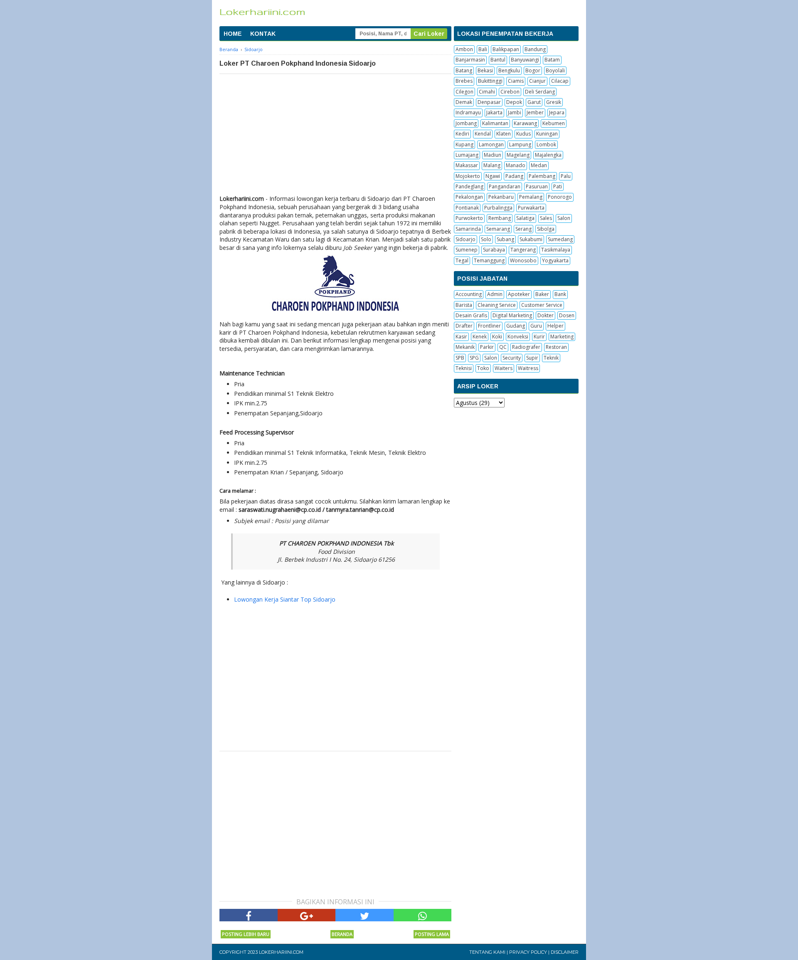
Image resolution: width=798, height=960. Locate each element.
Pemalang (530, 196)
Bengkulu (509, 70)
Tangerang (523, 249)
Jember (535, 112)
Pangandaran (504, 186)
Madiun (492, 154)
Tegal (462, 260)
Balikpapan (506, 49)
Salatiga (525, 218)
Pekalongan (469, 196)
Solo (486, 239)
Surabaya (494, 249)
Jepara (556, 112)
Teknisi (464, 368)
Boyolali (555, 70)
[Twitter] (364, 915)
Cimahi (487, 91)
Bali (482, 49)
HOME (233, 33)
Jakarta (494, 112)
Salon (563, 218)
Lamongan (491, 144)
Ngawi (492, 176)
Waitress (528, 368)
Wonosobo (523, 260)
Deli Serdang (540, 91)
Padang (514, 176)
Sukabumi (531, 239)
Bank (560, 294)
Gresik (553, 102)
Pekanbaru (501, 196)
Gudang (515, 325)
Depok (514, 102)
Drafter (464, 325)
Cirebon (510, 91)
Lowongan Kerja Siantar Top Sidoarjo (284, 599)
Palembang (542, 176)
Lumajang (467, 154)
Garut (534, 102)
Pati (557, 186)
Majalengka (548, 154)
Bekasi (485, 70)
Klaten (503, 133)
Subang (505, 239)
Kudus (523, 133)
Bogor (532, 70)
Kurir (539, 336)
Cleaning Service (497, 304)
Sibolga (545, 228)
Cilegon (464, 91)
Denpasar (489, 102)
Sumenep (467, 249)
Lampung (520, 144)
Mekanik (465, 346)
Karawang (525, 123)
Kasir (461, 336)
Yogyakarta (555, 260)
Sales (546, 218)
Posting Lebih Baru (245, 934)
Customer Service (541, 304)
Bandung (535, 49)
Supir (532, 357)
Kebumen (553, 123)
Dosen (566, 315)
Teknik (551, 357)
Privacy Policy (528, 952)
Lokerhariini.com (281, 952)
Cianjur (537, 80)
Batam (552, 59)
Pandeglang (469, 186)
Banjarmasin (470, 59)
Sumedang (560, 239)
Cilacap (560, 80)
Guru (536, 325)
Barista (464, 304)
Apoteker (519, 294)
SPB (460, 357)
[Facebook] (248, 915)
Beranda (342, 934)
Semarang (498, 228)
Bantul (497, 59)
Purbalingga (498, 207)
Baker (542, 294)
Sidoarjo (465, 239)
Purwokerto (469, 218)
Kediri (462, 133)
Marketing (562, 336)
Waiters (503, 368)
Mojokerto (468, 176)
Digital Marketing (512, 315)
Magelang (518, 154)
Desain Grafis (471, 315)
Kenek (480, 336)
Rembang (499, 218)
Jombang (466, 123)
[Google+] (307, 915)
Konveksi (517, 336)
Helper (555, 325)
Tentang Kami (487, 952)
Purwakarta (531, 207)
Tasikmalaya (555, 249)
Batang (464, 70)
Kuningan (547, 133)
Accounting (469, 294)
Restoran (556, 346)
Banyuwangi (525, 59)
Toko (483, 368)
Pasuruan (537, 186)
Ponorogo (560, 196)
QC (503, 346)
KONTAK (263, 33)
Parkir (487, 346)
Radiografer (526, 346)
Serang (523, 228)
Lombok (546, 144)
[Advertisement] (335, 136)
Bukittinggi (490, 80)
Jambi (514, 112)
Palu (566, 176)
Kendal (483, 133)
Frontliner (489, 325)
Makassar (467, 165)
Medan (539, 165)
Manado (515, 165)
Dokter (545, 315)
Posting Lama (432, 934)
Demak (464, 102)
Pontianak (467, 207)
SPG (474, 357)
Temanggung (489, 260)
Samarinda (468, 228)
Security (511, 357)
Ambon (464, 49)
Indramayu (468, 112)
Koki (497, 336)
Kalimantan (495, 123)
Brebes (464, 80)
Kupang (464, 144)
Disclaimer (565, 952)
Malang (491, 165)
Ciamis (516, 80)
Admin (494, 294)
